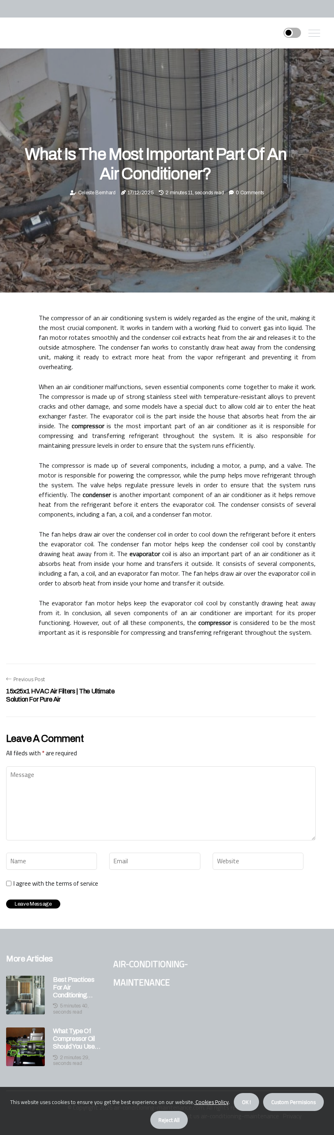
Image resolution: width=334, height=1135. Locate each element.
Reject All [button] (169, 1120)
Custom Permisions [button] (293, 1102)
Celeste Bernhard (97, 193)
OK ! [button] (246, 1102)
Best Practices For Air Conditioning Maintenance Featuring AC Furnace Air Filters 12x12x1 (73, 987)
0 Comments (250, 193)
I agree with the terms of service (55, 883)
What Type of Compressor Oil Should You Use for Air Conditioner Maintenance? (73, 1039)
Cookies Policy (211, 1102)
